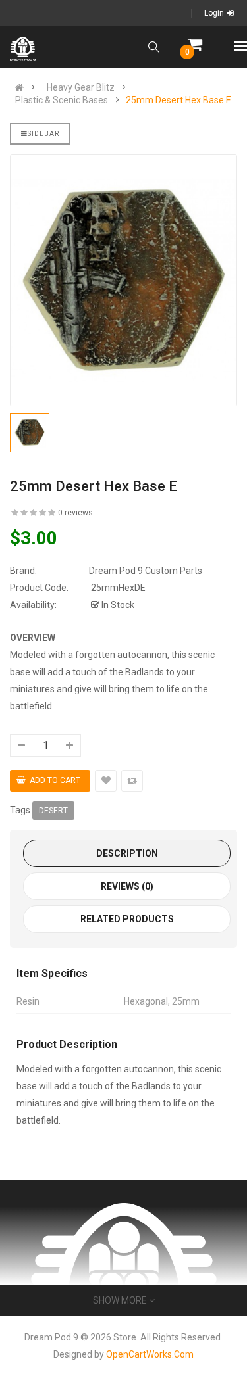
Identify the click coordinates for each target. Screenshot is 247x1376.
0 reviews (75, 512)
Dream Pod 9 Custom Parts (145, 570)
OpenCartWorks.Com (150, 1354)
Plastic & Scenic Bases (61, 100)
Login (214, 13)
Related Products (127, 919)
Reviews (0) (127, 886)
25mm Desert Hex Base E (178, 100)
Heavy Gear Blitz (81, 87)
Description (127, 853)
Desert (53, 810)
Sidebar (43, 133)
